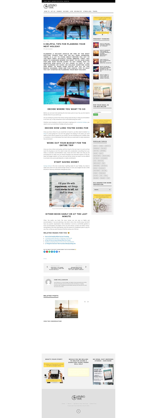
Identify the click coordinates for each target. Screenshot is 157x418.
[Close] (100, 195)
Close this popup (65, 221)
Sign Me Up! (89, 217)
